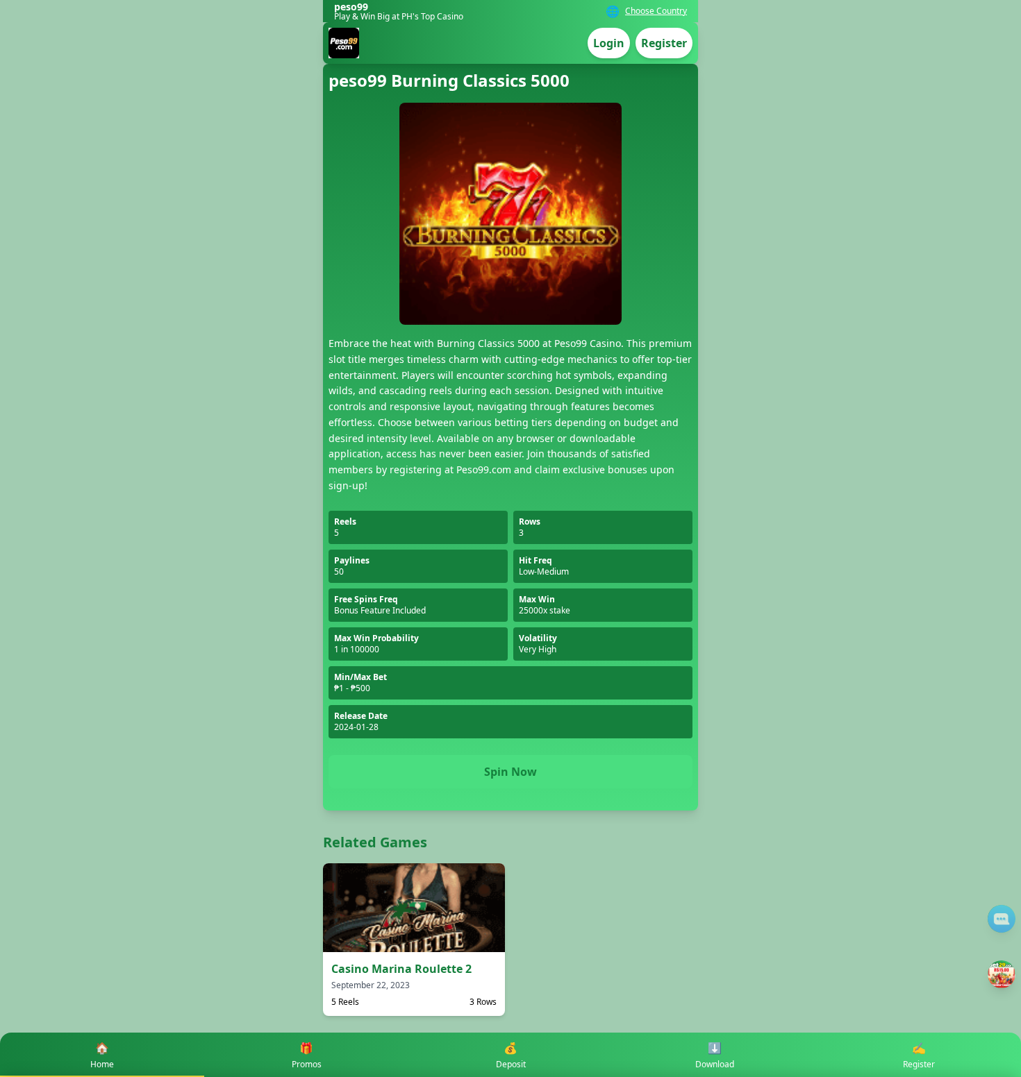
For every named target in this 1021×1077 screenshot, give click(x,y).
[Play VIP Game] (1001, 974)
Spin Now (510, 771)
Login (608, 43)
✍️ (919, 1055)
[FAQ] (1001, 919)
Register (664, 43)
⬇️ (714, 1055)
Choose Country (656, 11)
